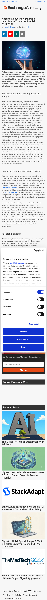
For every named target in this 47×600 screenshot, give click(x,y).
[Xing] (16, 34)
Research (37, 591)
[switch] (40, 299)
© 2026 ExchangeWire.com (12, 598)
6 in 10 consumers (11, 192)
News (29, 27)
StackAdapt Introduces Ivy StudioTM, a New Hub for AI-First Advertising (23, 508)
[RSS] (27, 388)
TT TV (30, 591)
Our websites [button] (38, 1)
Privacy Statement (30, 595)
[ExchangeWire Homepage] (19, 7)
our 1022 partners (18, 263)
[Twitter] (9, 388)
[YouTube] (10, 34)
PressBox (6, 595)
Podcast (23, 591)
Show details (34, 324)
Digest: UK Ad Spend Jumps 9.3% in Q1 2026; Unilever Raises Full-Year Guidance (22, 544)
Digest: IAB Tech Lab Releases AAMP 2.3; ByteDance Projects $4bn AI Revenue (23, 475)
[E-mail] (22, 34)
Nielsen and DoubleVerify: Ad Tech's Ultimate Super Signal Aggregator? (22, 577)
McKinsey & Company (9, 187)
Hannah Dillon (9, 27)
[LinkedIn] (21, 388)
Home (5, 591)
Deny (23, 347)
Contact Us (13, 1)
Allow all (23, 331)
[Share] (4, 34)
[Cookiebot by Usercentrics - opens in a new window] (33, 250)
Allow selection (23, 339)
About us (5, 1)
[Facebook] (15, 388)
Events (16, 591)
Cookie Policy (16, 595)
